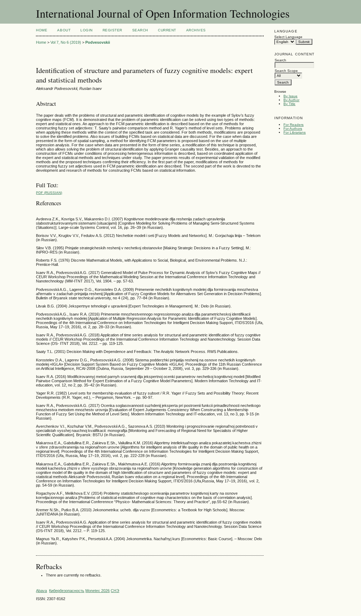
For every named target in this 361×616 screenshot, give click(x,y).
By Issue (290, 96)
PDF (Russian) (49, 193)
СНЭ (115, 590)
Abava (41, 590)
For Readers (293, 125)
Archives (196, 30)
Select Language (288, 37)
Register (112, 30)
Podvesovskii (97, 42)
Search (140, 30)
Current (167, 30)
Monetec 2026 (97, 590)
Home (41, 30)
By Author (291, 100)
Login (86, 30)
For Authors (292, 128)
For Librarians (294, 132)
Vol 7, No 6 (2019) (65, 42)
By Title (289, 104)
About (64, 30)
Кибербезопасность (66, 590)
